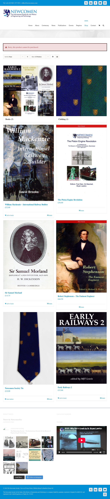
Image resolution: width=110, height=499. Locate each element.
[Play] (59, 452)
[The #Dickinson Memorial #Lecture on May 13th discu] (22, 442)
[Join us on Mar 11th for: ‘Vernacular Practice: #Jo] (9, 468)
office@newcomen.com (29, 3)
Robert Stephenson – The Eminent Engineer (76, 296)
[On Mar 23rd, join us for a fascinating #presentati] (35, 455)
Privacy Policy (29, 488)
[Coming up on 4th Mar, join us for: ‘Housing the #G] (22, 468)
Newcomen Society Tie (14, 388)
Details (50, 215)
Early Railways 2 (65, 387)
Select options (10, 399)
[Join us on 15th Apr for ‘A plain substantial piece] (9, 455)
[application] (82, 440)
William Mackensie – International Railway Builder (26, 204)
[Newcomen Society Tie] (28, 348)
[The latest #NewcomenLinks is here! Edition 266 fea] (9, 442)
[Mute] (100, 452)
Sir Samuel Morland (13, 292)
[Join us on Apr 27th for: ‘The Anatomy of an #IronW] (35, 442)
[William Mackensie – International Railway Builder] (28, 163)
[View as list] (57, 57)
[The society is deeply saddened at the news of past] (47, 442)
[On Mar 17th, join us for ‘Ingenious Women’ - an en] (47, 455)
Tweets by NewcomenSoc (12, 419)
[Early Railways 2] (81, 348)
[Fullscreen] (104, 452)
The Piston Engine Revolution (70, 199)
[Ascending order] (27, 57)
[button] (103, 25)
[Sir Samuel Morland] (28, 254)
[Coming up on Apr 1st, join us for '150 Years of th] (22, 455)
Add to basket (10, 215)
